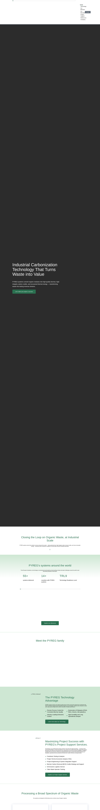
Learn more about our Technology (57, 721)
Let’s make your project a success (24, 291)
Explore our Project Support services (57, 774)
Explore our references (50, 623)
